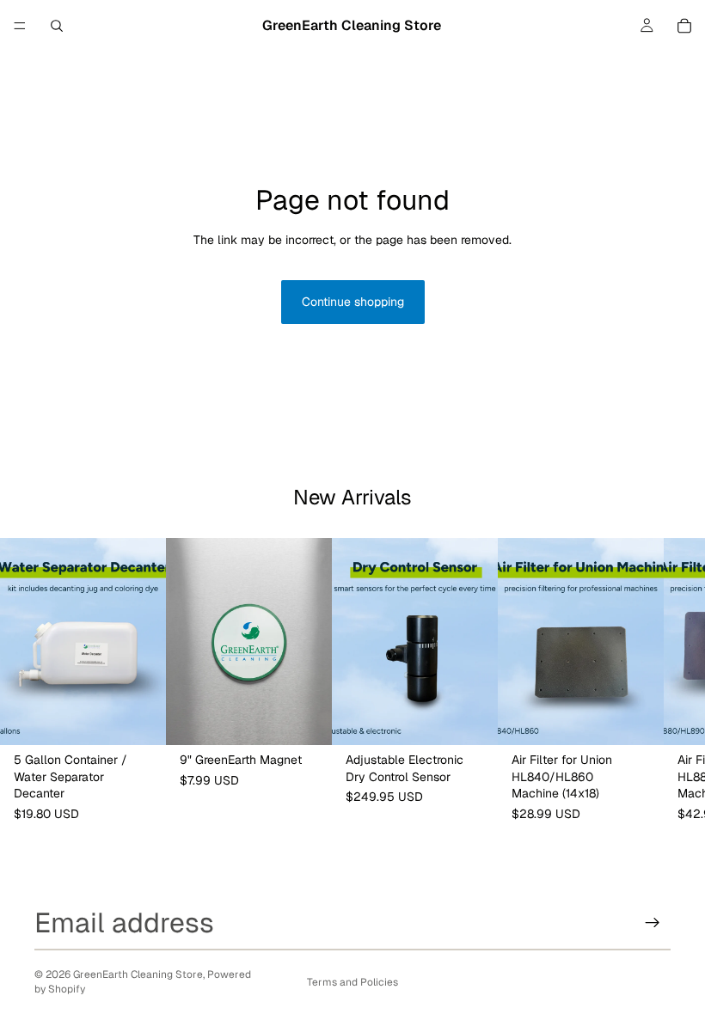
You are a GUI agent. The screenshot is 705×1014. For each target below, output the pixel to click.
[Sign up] (652, 923)
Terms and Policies (352, 982)
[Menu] (20, 26)
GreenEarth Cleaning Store (138, 974)
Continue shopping (353, 301)
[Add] (139, 718)
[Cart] (684, 26)
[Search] (57, 26)
